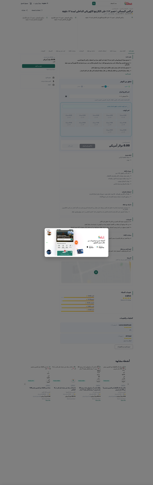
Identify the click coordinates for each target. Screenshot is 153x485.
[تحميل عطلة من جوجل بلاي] (100, 247)
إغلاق (48, 230)
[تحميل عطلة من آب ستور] (90, 247)
